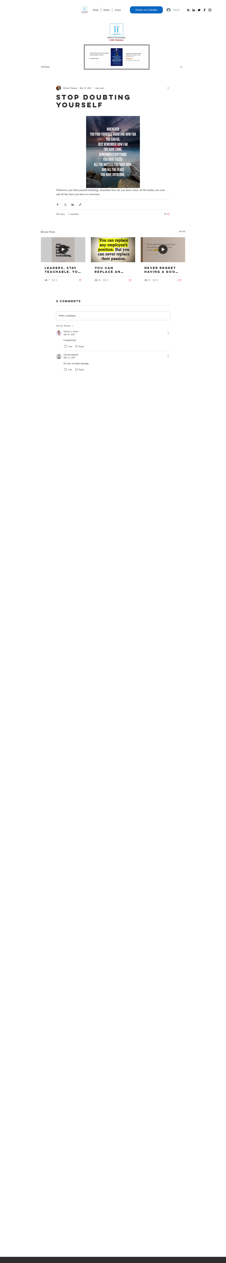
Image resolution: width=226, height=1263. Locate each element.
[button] (181, 67)
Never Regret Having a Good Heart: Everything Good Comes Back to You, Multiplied (161, 270)
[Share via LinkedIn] (72, 204)
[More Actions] (168, 333)
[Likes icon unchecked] (65, 346)
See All (182, 231)
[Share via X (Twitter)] (65, 204)
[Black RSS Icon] (188, 10)
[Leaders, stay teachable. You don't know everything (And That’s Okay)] (63, 249)
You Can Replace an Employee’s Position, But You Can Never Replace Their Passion (112, 270)
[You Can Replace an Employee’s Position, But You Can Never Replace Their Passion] (113, 249)
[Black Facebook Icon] (204, 10)
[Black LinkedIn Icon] (194, 10)
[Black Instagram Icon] (210, 10)
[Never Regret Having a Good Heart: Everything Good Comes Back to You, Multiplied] (163, 249)
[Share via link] (80, 204)
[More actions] (168, 88)
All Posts (45, 67)
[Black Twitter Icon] (199, 10)
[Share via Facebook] (57, 204)
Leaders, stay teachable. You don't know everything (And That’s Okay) (63, 270)
